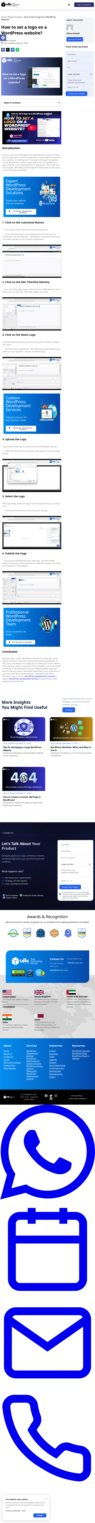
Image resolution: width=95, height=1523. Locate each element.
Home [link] (3, 17)
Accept (40, 1515)
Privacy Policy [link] (9, 1065)
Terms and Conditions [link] (78, 1098)
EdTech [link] (52, 1077)
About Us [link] (8, 1054)
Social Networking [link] (57, 1065)
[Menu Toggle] (69, 4)
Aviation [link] (52, 1062)
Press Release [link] (10, 1068)
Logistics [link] (53, 1059)
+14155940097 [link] (8, 1007)
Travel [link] (51, 1056)
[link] (3, 38)
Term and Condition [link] (12, 1062)
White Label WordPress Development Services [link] (32, 1075)
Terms (24, 1511)
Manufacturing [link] (55, 1074)
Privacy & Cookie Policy (13, 1511)
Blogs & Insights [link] (15, 17)
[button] (3, 50)
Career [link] (7, 1059)
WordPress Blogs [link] (79, 1053)
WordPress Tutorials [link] (81, 1051)
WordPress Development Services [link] (32, 1053)
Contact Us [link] (8, 1056)
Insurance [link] (53, 1054)
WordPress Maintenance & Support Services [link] (33, 1061)
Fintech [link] (52, 1051)
